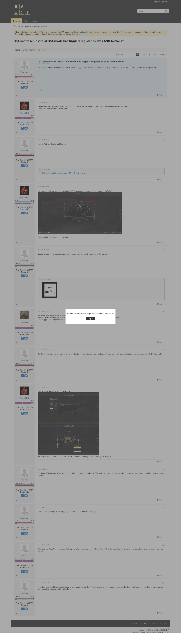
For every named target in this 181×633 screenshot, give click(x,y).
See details (109, 314)
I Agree (90, 319)
